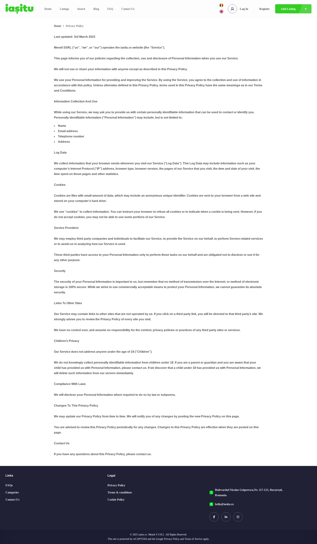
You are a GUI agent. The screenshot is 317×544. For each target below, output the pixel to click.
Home (48, 8)
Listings (64, 8)
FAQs (9, 485)
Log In (244, 8)
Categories (12, 492)
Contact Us (127, 8)
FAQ (110, 8)
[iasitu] (19, 9)
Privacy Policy (116, 485)
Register (264, 8)
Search (81, 8)
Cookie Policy (116, 499)
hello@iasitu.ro (224, 504)
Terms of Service (193, 539)
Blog (96, 8)
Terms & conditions (120, 492)
